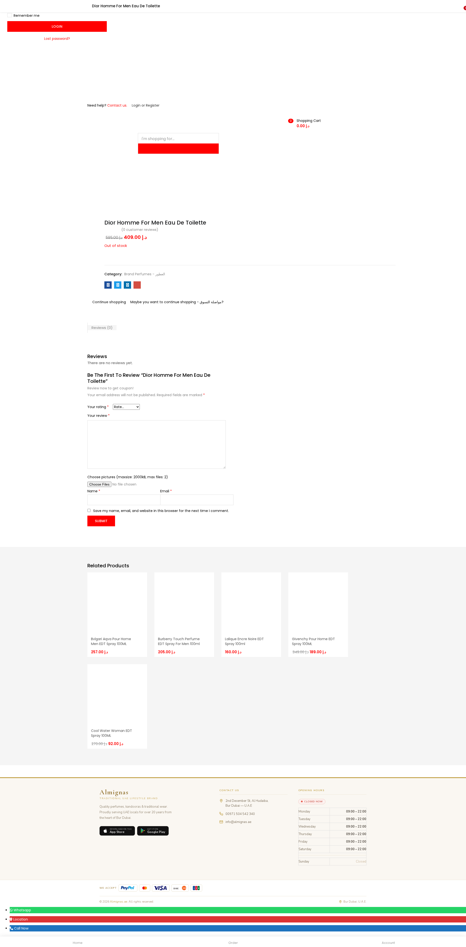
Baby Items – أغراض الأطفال (323, 182)
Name (93, 491)
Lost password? (57, 38)
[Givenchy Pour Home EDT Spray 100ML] (318, 602)
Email (166, 491)
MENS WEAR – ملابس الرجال (109, 182)
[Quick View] (138, 576)
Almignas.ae (118, 902)
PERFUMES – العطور (186, 182)
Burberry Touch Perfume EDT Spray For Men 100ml (179, 641)
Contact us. (117, 105)
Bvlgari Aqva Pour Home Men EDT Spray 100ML (111, 641)
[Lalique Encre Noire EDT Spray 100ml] (251, 602)
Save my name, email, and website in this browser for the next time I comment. (161, 510)
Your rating (98, 406)
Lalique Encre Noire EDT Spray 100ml (244, 641)
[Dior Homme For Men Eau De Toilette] (108, 285)
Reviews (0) (102, 327)
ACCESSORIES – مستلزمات (231, 182)
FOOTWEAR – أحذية (276, 182)
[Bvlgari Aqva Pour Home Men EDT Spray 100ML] (117, 602)
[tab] (101, 328)
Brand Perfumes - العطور (144, 274)
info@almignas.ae (238, 822)
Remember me (27, 15)
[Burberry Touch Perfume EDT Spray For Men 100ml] (184, 602)
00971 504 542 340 (240, 814)
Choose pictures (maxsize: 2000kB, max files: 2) (127, 477)
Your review (98, 415)
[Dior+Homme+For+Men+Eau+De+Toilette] (117, 285)
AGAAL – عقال (151, 182)
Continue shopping (109, 302)
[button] (269, 123)
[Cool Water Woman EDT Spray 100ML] (117, 693)
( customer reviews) (139, 229)
